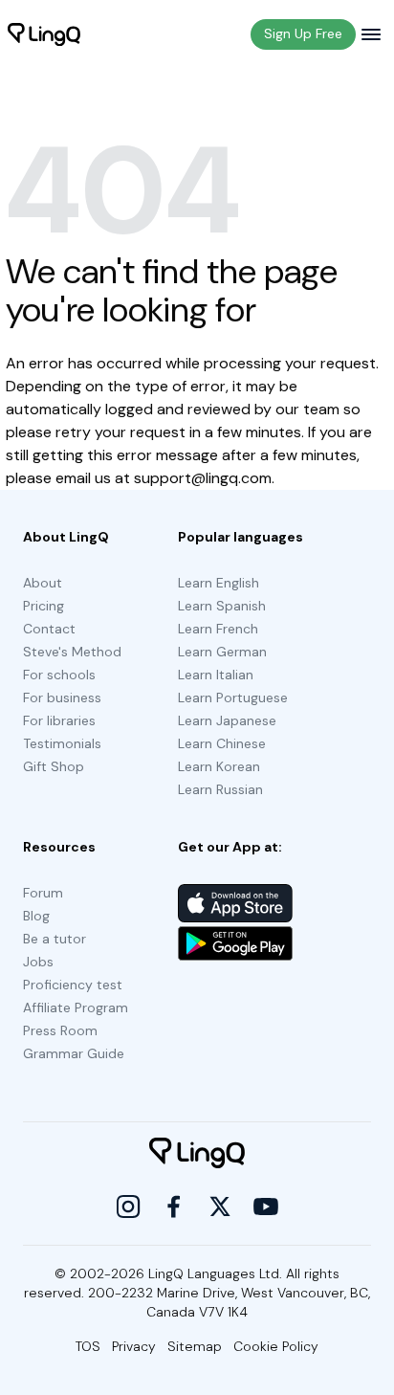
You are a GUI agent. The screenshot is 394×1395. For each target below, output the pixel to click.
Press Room (60, 1030)
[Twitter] (220, 1206)
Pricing (43, 605)
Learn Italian (215, 674)
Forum (43, 892)
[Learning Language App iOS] (235, 903)
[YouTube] (266, 1206)
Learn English (218, 582)
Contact (49, 628)
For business (62, 697)
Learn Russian (220, 789)
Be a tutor (54, 938)
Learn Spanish (222, 605)
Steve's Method (72, 651)
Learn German (222, 651)
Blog (36, 915)
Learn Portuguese (233, 697)
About (42, 582)
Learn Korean (219, 766)
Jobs (38, 961)
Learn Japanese (227, 720)
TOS (88, 1346)
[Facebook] (174, 1206)
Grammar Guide (73, 1053)
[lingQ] (44, 34)
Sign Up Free (303, 33)
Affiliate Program (75, 1007)
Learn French (218, 628)
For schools (59, 674)
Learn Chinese (222, 743)
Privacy (134, 1346)
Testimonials (62, 743)
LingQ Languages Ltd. (215, 1273)
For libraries (59, 720)
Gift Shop (53, 766)
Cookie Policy (275, 1346)
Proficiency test (72, 984)
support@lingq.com (203, 478)
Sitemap (194, 1346)
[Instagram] (128, 1206)
